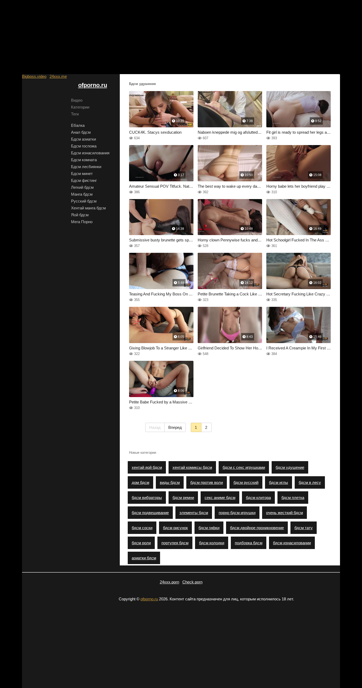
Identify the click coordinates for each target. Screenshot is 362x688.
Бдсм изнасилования (90, 153)
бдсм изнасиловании (292, 543)
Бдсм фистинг (84, 180)
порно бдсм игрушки (237, 512)
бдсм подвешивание (150, 512)
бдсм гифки (208, 527)
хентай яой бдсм (147, 467)
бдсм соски (142, 527)
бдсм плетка (292, 497)
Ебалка (78, 125)
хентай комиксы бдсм (192, 467)
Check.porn (192, 582)
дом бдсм (140, 482)
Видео (76, 100)
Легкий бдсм (82, 187)
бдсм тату (303, 527)
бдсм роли (141, 543)
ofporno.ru (92, 85)
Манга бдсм (81, 194)
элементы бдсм (193, 512)
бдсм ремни (183, 497)
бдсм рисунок (175, 527)
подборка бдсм (248, 543)
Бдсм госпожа (83, 146)
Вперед (175, 427)
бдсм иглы (278, 482)
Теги (75, 114)
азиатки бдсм (144, 558)
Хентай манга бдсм (88, 208)
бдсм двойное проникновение (257, 527)
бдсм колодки (211, 543)
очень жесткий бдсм (284, 512)
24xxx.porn (169, 582)
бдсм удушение (290, 467)
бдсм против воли (206, 482)
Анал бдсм (81, 132)
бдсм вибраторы (147, 497)
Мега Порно (81, 221)
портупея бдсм (174, 543)
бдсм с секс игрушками (244, 467)
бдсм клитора (258, 497)
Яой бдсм (80, 215)
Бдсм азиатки (83, 139)
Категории (80, 107)
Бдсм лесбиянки (86, 166)
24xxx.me (58, 76)
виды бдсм (170, 482)
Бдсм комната (84, 160)
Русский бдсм (83, 201)
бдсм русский (245, 482)
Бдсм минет (82, 173)
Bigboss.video (34, 76)
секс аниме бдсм (220, 497)
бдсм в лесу (310, 482)
